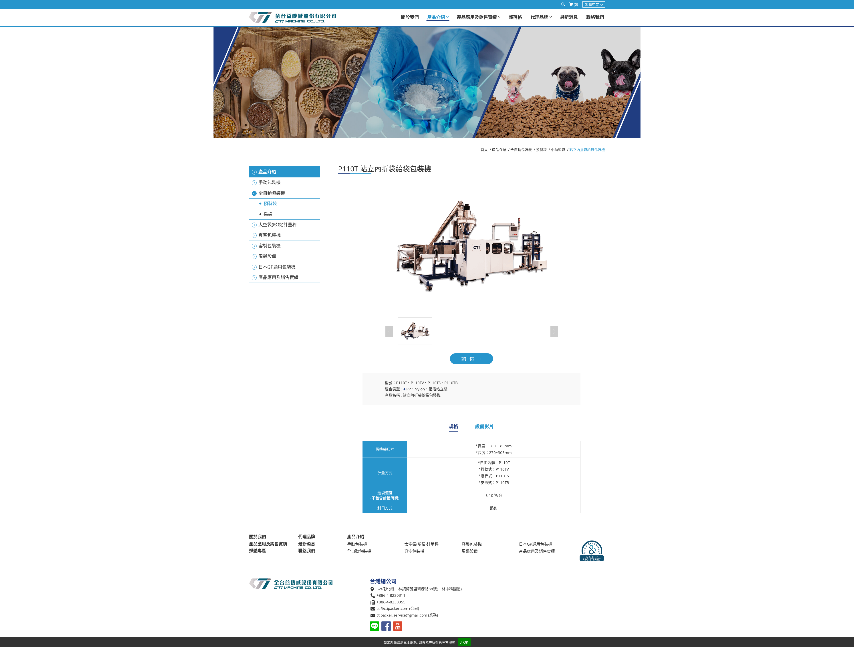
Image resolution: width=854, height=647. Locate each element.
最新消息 (306, 544)
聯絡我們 (306, 551)
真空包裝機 (414, 551)
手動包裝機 (357, 544)
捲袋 (268, 214)
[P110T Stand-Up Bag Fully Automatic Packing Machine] (471, 245)
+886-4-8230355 (391, 602)
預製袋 (270, 204)
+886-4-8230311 (391, 595)
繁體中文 (592, 4)
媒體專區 (257, 551)
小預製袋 (558, 149)
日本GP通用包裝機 (535, 544)
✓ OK (464, 642)
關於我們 (257, 537)
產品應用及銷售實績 (268, 544)
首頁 (484, 149)
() (576, 4)
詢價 (469, 358)
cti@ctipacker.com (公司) (398, 608)
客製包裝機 (472, 544)
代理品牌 (306, 537)
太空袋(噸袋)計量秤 (421, 544)
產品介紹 (499, 149)
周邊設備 (470, 551)
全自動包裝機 (521, 149)
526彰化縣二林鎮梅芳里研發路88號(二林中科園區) (419, 588)
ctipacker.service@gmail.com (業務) (407, 615)
